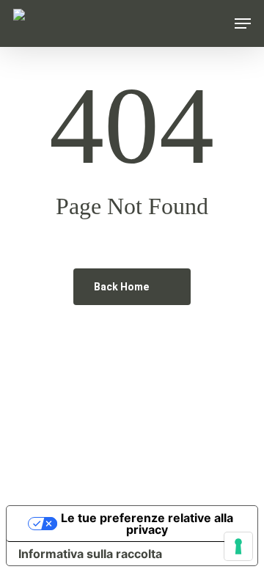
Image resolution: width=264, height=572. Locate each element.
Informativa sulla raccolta (90, 553)
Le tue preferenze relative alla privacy (147, 523)
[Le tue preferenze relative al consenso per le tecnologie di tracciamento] (238, 546)
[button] (243, 23)
